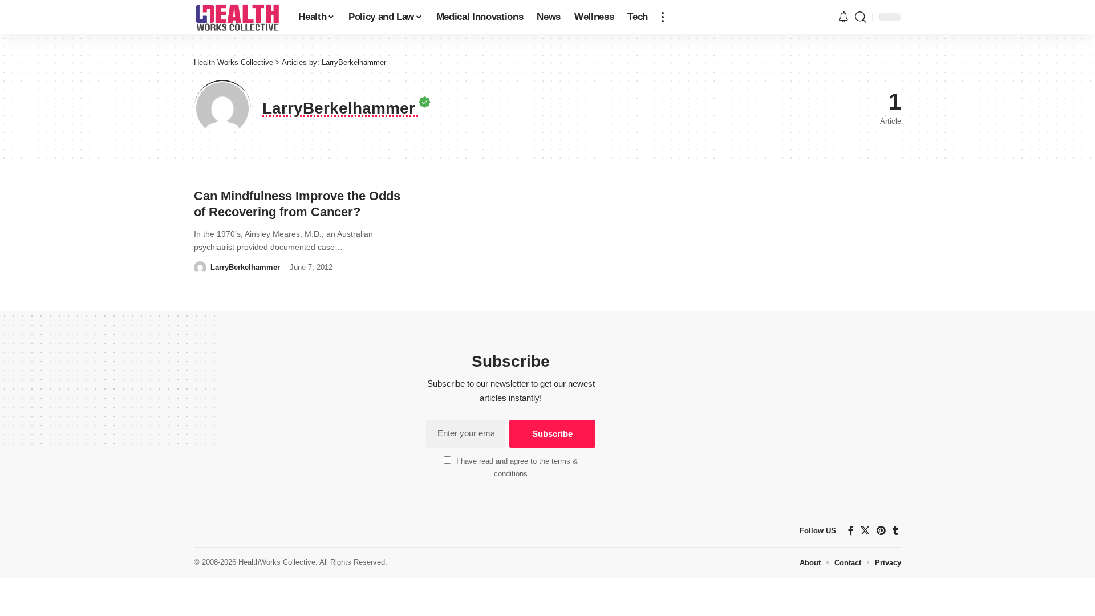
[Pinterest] (881, 530)
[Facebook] (851, 530)
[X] (865, 530)
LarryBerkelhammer (245, 267)
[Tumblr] (895, 530)
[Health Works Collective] (237, 17)
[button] (663, 17)
